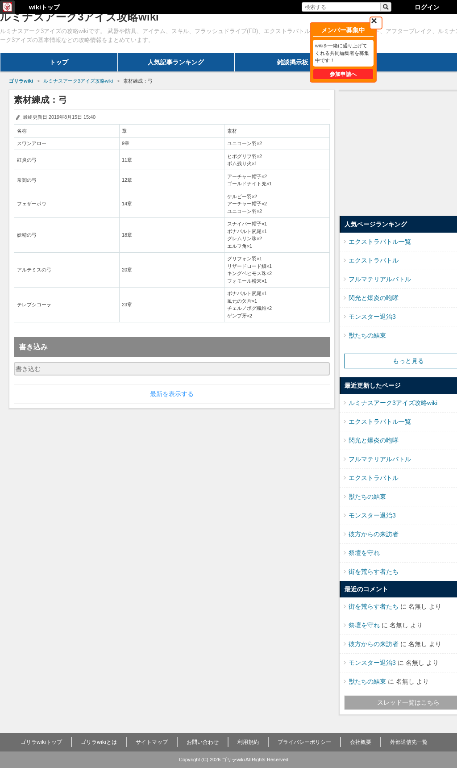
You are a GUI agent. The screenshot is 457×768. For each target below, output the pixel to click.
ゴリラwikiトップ (41, 742)
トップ (59, 62)
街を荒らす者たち (374, 571)
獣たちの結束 (367, 335)
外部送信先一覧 (409, 742)
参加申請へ (343, 74)
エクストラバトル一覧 (380, 241)
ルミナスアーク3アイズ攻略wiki (393, 402)
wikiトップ (44, 7)
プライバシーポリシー (304, 742)
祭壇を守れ (364, 552)
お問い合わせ (203, 742)
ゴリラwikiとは (99, 742)
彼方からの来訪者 (374, 534)
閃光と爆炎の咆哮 (374, 297)
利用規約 (248, 742)
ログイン (427, 7)
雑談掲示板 (292, 62)
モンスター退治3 (372, 316)
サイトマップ (152, 742)
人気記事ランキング (176, 62)
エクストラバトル (374, 260)
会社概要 (360, 742)
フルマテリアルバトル (380, 279)
